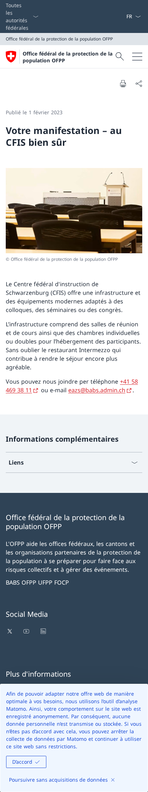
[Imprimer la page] (123, 83)
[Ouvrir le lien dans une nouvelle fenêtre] (10, 631)
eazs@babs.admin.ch (96, 390)
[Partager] (139, 83)
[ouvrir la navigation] (137, 56)
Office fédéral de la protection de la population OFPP (67, 57)
